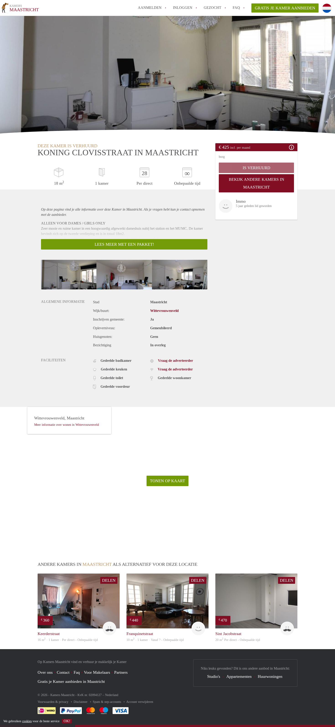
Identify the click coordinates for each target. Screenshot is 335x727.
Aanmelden (150, 8)
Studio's (213, 676)
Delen (109, 580)
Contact (63, 672)
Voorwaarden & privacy (53, 702)
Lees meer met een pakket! (124, 244)
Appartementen (239, 676)
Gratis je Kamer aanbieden (285, 8)
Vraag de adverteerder (175, 360)
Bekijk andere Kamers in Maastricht (256, 183)
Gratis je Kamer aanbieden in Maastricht (71, 681)
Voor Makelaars (97, 672)
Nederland (111, 695)
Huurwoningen (270, 676)
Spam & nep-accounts (107, 702)
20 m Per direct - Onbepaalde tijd (237, 640)
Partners (121, 672)
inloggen (182, 8)
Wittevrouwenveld (164, 311)
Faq (77, 672)
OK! (67, 721)
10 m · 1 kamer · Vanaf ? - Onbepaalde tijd (155, 640)
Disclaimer (81, 702)
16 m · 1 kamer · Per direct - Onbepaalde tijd (68, 640)
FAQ (236, 8)
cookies (27, 721)
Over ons (45, 672)
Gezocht (212, 8)
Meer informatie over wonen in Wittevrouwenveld (66, 424)
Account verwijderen (139, 702)
